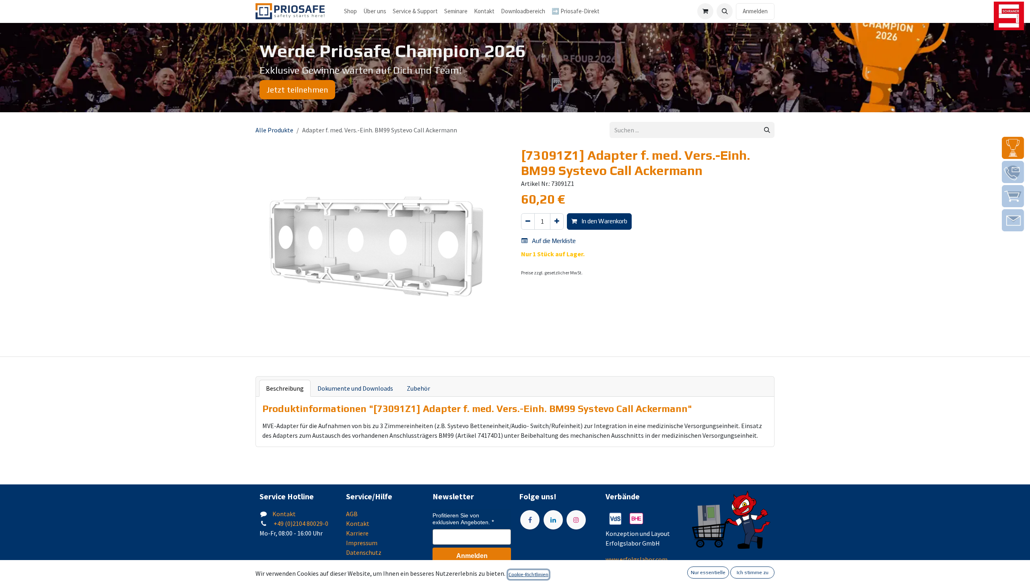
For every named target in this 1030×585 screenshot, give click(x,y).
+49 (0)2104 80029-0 (300, 523)
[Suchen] (767, 130)
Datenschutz (363, 552)
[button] (725, 11)
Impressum (361, 543)
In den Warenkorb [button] (603, 221)
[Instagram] (576, 519)
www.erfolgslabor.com (636, 559)
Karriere (357, 533)
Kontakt (284, 514)
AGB (352, 514)
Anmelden (755, 11)
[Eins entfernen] (528, 221)
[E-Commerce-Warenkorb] (705, 11)
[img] (1013, 148)
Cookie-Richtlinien (528, 574)
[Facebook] (530, 519)
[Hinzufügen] (557, 221)
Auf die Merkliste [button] (553, 240)
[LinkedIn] (553, 519)
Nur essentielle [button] (708, 572)
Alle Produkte (274, 130)
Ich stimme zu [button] (752, 572)
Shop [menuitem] (350, 11)
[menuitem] (374, 11)
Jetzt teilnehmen (297, 89)
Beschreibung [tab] (285, 388)
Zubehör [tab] (418, 388)
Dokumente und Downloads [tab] (355, 388)
